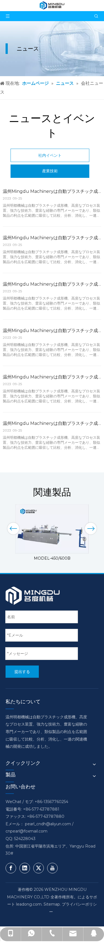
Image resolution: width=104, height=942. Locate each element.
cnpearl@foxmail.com (26, 831)
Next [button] (91, 528)
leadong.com (29, 904)
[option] (52, 533)
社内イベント (50, 155)
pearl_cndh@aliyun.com (48, 823)
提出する (22, 671)
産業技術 (50, 170)
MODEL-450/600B (52, 558)
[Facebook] (11, 868)
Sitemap (52, 904)
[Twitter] (38, 868)
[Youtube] (52, 868)
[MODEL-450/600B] (52, 529)
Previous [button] (13, 528)
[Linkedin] (24, 868)
